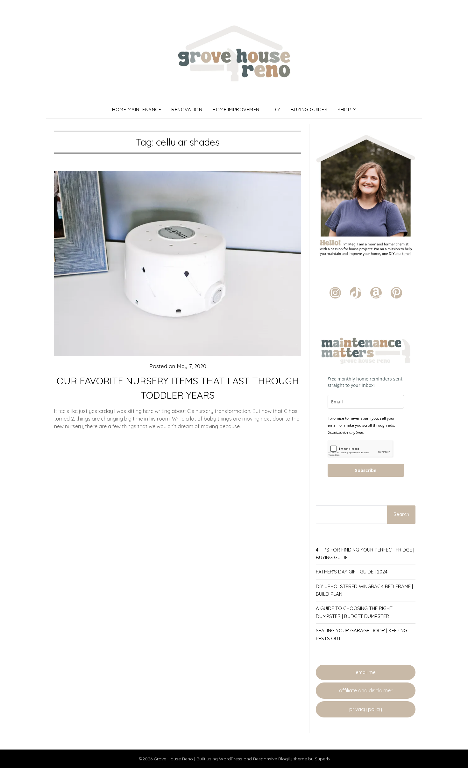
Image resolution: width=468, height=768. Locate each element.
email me (366, 672)
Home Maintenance (136, 109)
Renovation (186, 109)
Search (401, 514)
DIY (276, 109)
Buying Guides (309, 109)
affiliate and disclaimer (366, 690)
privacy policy (365, 709)
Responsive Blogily (272, 759)
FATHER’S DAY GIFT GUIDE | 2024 (351, 572)
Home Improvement (237, 109)
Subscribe (365, 470)
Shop (344, 109)
